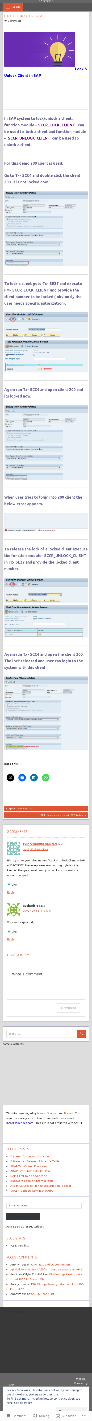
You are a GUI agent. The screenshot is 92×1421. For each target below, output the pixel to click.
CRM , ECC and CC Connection (50, 1264)
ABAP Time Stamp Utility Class (30, 1170)
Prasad (69, 1113)
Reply (10, 892)
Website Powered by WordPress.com (81, 1383)
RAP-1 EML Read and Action (28, 1175)
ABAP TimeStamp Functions (28, 1166)
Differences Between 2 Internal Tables (35, 1161)
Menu (16, 7)
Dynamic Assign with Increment (31, 1156)
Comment (68, 1008)
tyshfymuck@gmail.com (40, 843)
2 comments (14, 20)
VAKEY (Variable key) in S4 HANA (31, 1190)
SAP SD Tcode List (42, 1293)
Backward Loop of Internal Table (32, 1180)
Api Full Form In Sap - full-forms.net (33, 1269)
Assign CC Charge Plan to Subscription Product (40, 1185)
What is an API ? (72, 1269)
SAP (11, 1384)
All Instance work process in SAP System (44, 816)
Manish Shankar (47, 1113)
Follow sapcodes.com (23, 1216)
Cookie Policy (23, 1402)
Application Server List (18, 809)
